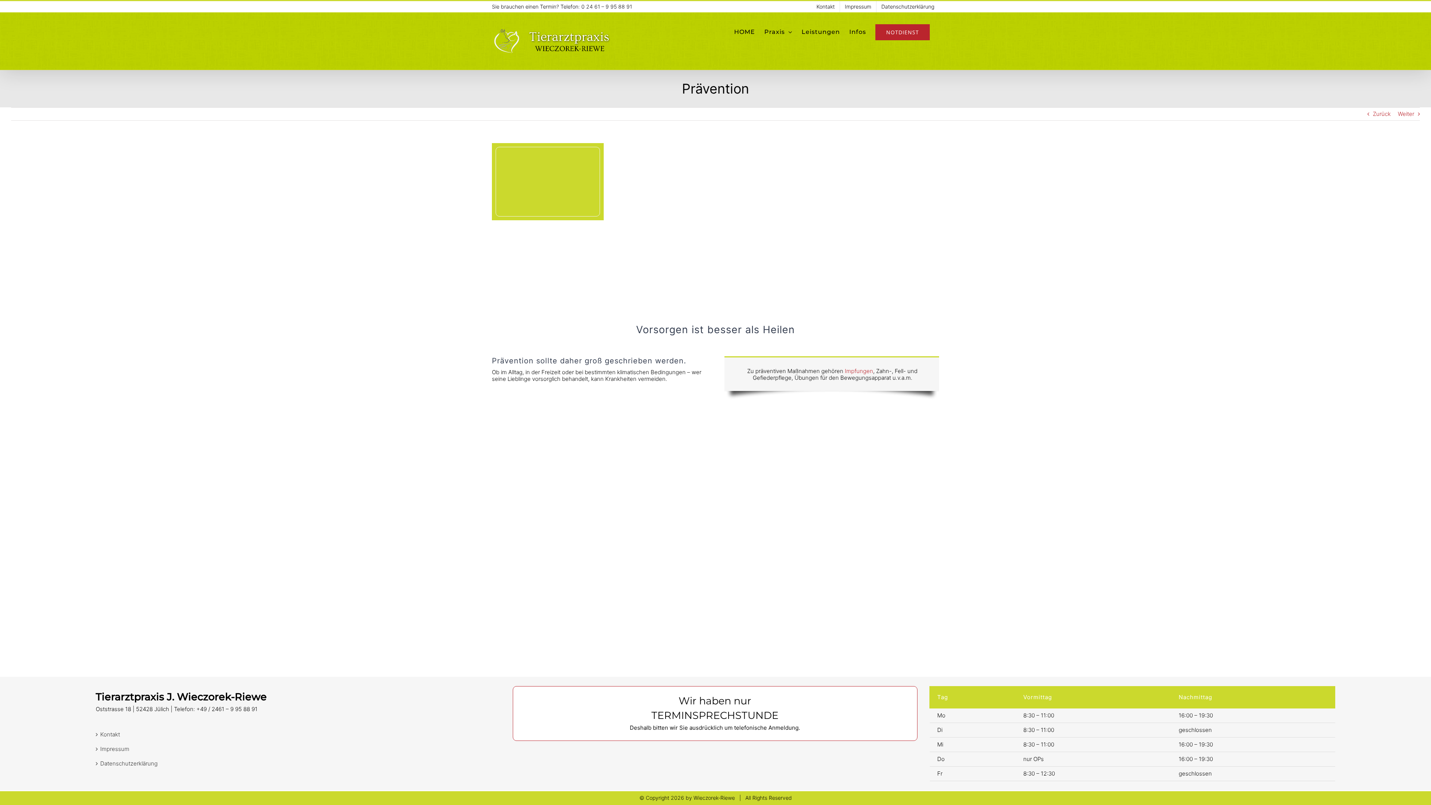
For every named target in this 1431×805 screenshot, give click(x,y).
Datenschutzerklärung (129, 763)
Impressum (114, 749)
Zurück (1382, 113)
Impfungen (859, 371)
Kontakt (110, 734)
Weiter (1406, 113)
